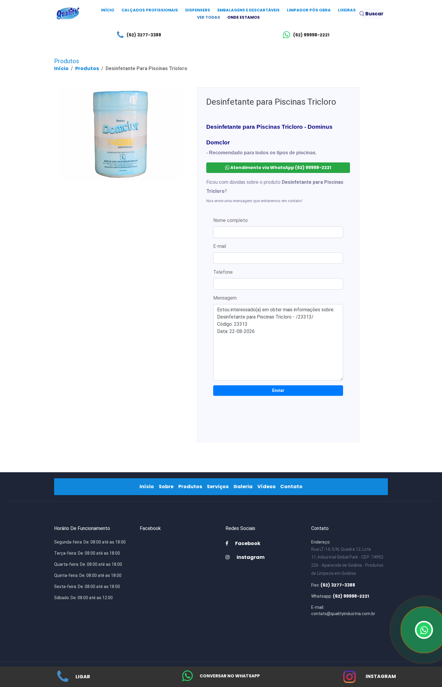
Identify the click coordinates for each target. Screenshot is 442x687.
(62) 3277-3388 (144, 35)
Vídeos (267, 486)
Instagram (380, 676)
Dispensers (197, 10)
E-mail (219, 246)
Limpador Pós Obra (309, 10)
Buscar (373, 13)
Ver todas (208, 17)
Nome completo (230, 220)
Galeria (244, 486)
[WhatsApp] (424, 630)
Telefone (223, 272)
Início (107, 10)
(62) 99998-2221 (311, 35)
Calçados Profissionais (149, 10)
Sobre (167, 486)
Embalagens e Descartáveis (248, 10)
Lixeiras (347, 10)
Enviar (278, 390)
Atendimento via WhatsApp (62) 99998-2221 (280, 168)
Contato (292, 486)
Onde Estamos (243, 17)
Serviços (219, 486)
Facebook (247, 543)
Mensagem (225, 298)
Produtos (87, 68)
